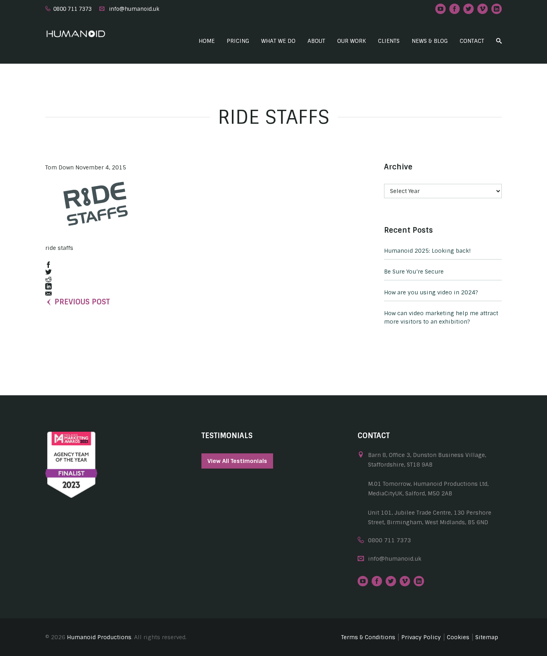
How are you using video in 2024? (431, 292)
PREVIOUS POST (82, 302)
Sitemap (486, 637)
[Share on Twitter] (48, 272)
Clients (389, 40)
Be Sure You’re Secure (414, 271)
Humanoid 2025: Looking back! (427, 250)
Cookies (458, 637)
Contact (472, 40)
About (316, 40)
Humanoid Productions (99, 637)
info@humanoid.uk (134, 9)
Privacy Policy (421, 637)
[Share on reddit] (48, 280)
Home (207, 40)
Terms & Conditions (368, 637)
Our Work (351, 40)
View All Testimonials (237, 461)
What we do (278, 40)
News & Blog (430, 40)
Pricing (238, 40)
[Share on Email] (48, 294)
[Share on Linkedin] (48, 287)
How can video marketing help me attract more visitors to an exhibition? (441, 317)
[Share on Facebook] (48, 265)
